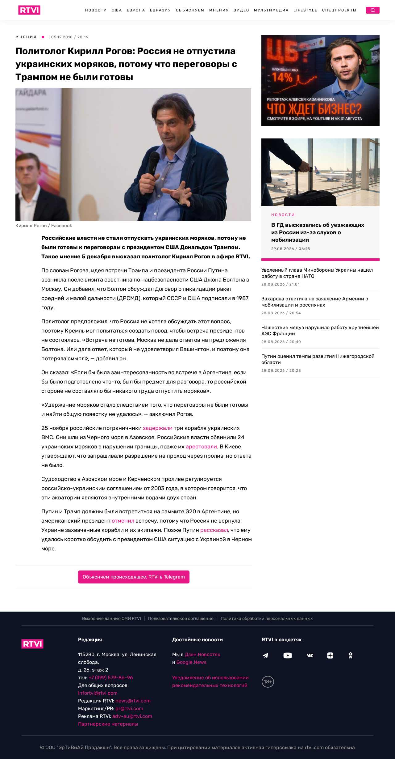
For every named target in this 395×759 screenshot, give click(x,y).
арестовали (201, 446)
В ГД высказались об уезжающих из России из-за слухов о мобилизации (317, 232)
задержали (158, 428)
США (117, 10)
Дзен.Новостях (202, 654)
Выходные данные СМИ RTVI (111, 618)
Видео (241, 10)
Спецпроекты (339, 10)
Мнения (219, 10)
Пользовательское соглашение (181, 618)
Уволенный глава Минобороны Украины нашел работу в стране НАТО (317, 273)
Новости (96, 10)
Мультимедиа (271, 10)
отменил (123, 520)
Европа (136, 10)
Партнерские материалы (108, 724)
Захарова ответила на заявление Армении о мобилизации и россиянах (314, 302)
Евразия (160, 10)
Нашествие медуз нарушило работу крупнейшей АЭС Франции (320, 330)
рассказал (214, 530)
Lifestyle (305, 10)
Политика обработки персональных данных (267, 618)
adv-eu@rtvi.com (132, 716)
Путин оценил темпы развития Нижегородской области (318, 359)
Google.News (191, 662)
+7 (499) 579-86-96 (111, 678)
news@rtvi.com (133, 701)
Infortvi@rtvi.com (98, 693)
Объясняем (190, 10)
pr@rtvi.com (129, 708)
